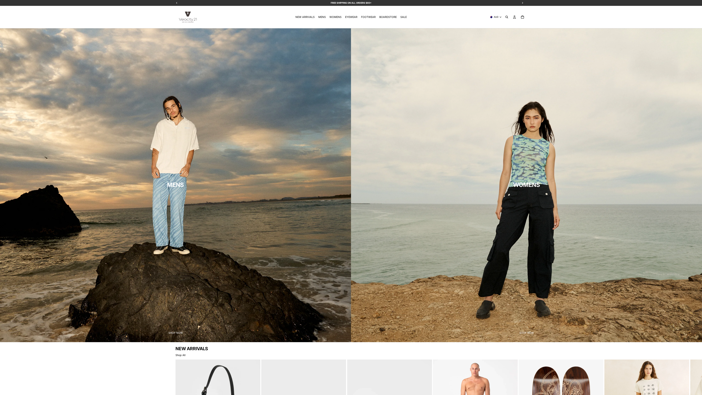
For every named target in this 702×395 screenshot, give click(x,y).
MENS (175, 184)
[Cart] (522, 17)
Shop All (180, 355)
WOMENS (526, 184)
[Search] (507, 17)
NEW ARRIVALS (192, 348)
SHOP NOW (175, 332)
